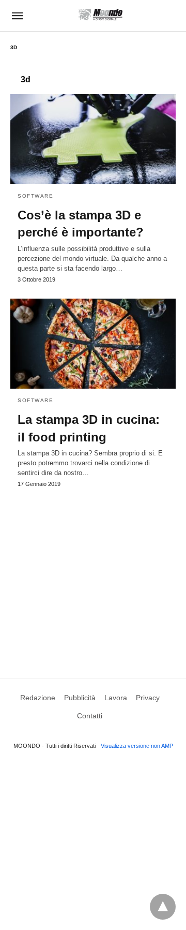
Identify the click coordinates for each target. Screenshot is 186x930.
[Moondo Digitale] (100, 14)
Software (35, 196)
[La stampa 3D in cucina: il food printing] (93, 344)
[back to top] (163, 907)
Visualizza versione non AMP (137, 746)
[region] (93, 573)
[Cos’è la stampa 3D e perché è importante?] (93, 139)
